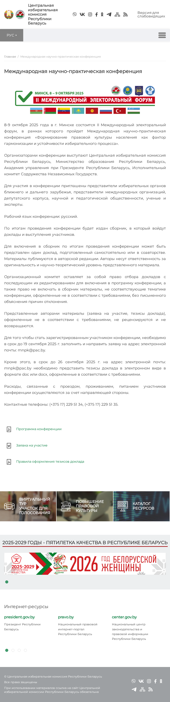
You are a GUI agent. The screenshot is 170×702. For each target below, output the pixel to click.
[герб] (8, 14)
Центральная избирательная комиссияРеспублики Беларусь (43, 14)
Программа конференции (39, 429)
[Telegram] (109, 14)
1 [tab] (7, 582)
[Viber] (74, 14)
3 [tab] (19, 650)
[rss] (125, 14)
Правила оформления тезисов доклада (50, 462)
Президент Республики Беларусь (22, 626)
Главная (10, 56)
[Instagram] (90, 14)
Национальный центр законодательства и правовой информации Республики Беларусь (130, 631)
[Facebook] (96, 14)
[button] (162, 35)
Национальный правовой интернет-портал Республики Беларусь (77, 629)
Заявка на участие (31, 445)
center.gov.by (124, 617)
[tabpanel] (85, 564)
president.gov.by (19, 617)
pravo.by (66, 617)
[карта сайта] (117, 14)
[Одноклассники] (102, 14)
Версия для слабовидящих (151, 14)
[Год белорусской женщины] (85, 564)
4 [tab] (25, 650)
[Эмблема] (20, 14)
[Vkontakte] (82, 14)
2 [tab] (13, 650)
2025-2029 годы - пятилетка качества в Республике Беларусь (85, 542)
